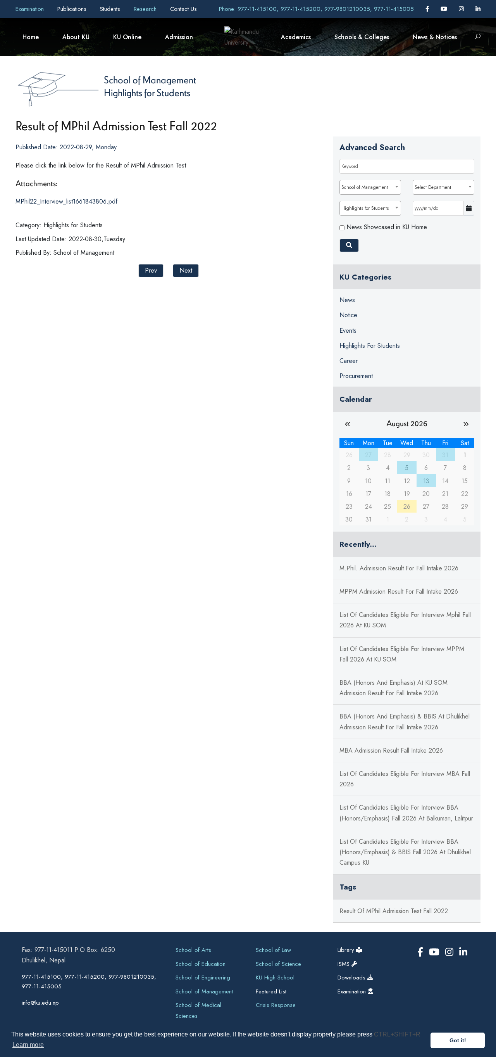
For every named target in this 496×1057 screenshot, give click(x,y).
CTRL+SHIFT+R (397, 1034)
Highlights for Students (147, 92)
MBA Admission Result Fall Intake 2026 (391, 750)
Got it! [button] (458, 1040)
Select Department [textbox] (433, 187)
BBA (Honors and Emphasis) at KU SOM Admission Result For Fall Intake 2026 (393, 688)
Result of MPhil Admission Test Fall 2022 (393, 911)
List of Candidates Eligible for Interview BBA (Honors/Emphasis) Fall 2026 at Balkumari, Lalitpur (406, 812)
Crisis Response (276, 1005)
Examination (31, 9)
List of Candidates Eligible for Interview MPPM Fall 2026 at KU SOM (401, 654)
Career (348, 360)
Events (347, 330)
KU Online (127, 37)
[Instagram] (462, 9)
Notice (348, 315)
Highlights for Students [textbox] (365, 208)
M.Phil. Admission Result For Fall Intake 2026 (398, 568)
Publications (72, 9)
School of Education (201, 964)
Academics (296, 37)
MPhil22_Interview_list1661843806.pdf (66, 201)
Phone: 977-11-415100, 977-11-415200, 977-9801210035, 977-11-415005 (316, 9)
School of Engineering (203, 977)
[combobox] (370, 187)
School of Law (273, 950)
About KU (76, 37)
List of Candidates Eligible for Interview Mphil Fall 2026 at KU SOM (405, 620)
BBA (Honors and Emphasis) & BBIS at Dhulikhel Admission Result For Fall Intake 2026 (404, 721)
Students (111, 9)
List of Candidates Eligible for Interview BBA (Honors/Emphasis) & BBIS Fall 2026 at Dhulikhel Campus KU (405, 852)
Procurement (356, 375)
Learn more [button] (28, 1044)
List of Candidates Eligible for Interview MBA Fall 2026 (404, 779)
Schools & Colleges (361, 37)
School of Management (150, 79)
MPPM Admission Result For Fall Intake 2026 (398, 591)
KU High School (275, 977)
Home (30, 37)
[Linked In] (477, 9)
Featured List (271, 991)
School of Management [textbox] (364, 187)
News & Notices (435, 37)
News (347, 299)
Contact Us (183, 9)
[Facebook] (428, 9)
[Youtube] (445, 9)
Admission (179, 37)
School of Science (278, 964)
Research (146, 9)
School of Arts (193, 950)
